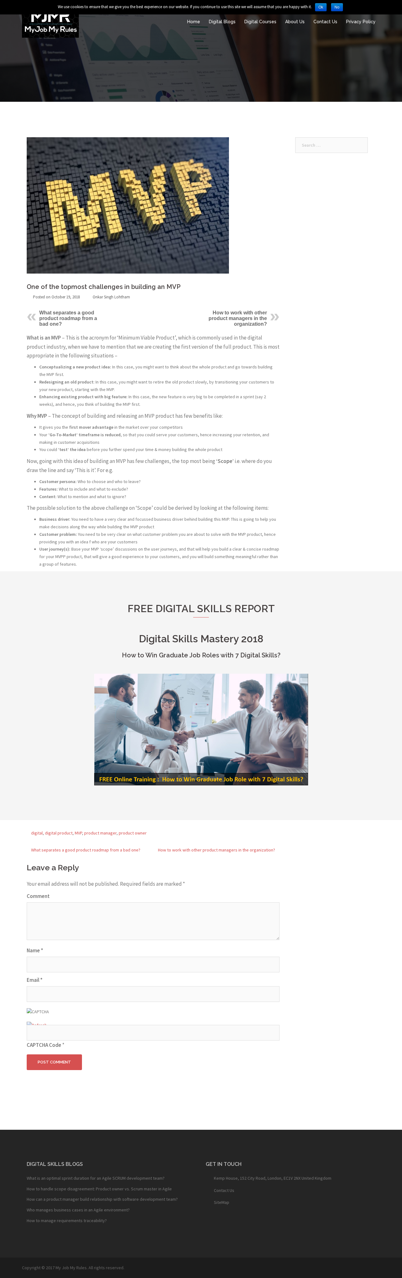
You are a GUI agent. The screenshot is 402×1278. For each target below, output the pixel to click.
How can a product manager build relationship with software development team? (102, 1199)
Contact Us (325, 21)
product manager (100, 833)
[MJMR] (50, 21)
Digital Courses (260, 21)
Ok (320, 7)
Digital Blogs (222, 21)
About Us (295, 21)
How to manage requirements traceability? (67, 1220)
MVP (78, 833)
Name (35, 950)
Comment (38, 896)
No (337, 7)
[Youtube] (230, 1220)
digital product (59, 833)
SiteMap (221, 1202)
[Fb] (213, 1220)
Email (34, 979)
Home (193, 21)
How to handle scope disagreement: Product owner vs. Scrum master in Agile (99, 1189)
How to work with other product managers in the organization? (238, 318)
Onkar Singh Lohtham (111, 297)
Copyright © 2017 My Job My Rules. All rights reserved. (73, 1267)
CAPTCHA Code (44, 1044)
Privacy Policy (361, 21)
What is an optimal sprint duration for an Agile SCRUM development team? (96, 1178)
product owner (133, 833)
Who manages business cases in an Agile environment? (78, 1210)
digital (37, 833)
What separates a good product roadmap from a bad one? (68, 318)
